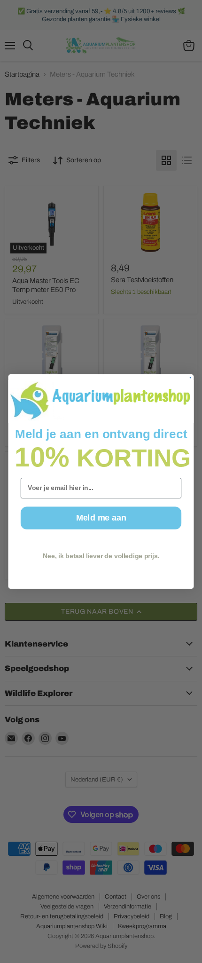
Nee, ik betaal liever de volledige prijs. (101, 556)
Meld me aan (101, 517)
